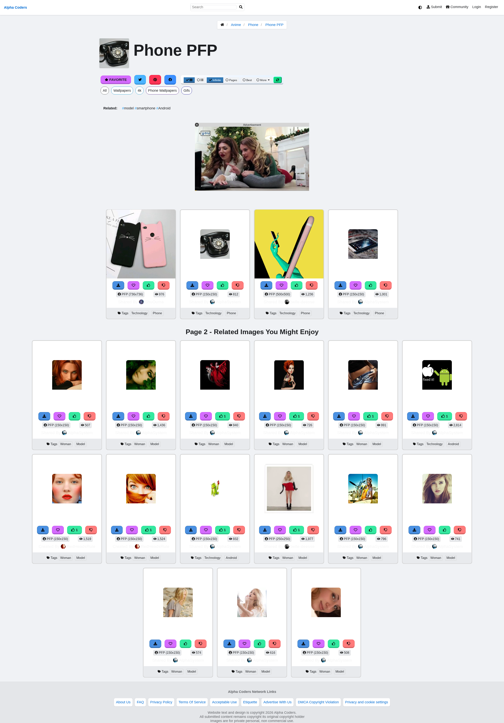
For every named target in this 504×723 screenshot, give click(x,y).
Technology (139, 313)
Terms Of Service (192, 702)
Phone (253, 25)
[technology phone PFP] (141, 244)
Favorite (117, 80)
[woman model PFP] (67, 375)
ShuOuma (154, 302)
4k (139, 90)
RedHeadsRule (81, 546)
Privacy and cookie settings (366, 702)
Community (458, 7)
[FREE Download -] (118, 285)
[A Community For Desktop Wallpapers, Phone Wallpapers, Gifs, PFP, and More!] (222, 25)
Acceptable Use (224, 702)
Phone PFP (274, 25)
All (105, 90)
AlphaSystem (228, 302)
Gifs (186, 90)
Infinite (217, 80)
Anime (236, 25)
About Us (123, 702)
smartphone (145, 108)
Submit (436, 7)
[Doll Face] (67, 489)
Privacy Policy (161, 702)
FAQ (140, 702)
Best (249, 80)
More (263, 80)
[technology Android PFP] (437, 375)
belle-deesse (302, 302)
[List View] (200, 80)
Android (163, 108)
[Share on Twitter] (140, 79)
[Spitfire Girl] (363, 489)
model (128, 108)
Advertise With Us (277, 702)
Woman (65, 444)
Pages (233, 80)
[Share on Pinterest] (155, 79)
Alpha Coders (15, 7)
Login (476, 7)
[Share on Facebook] (170, 79)
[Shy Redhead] (141, 489)
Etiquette (250, 702)
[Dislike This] (164, 285)
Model (80, 444)
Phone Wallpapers (162, 90)
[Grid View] (189, 80)
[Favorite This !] (133, 285)
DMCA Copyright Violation (318, 702)
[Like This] (149, 285)
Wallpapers (122, 90)
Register (491, 7)
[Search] (241, 7)
